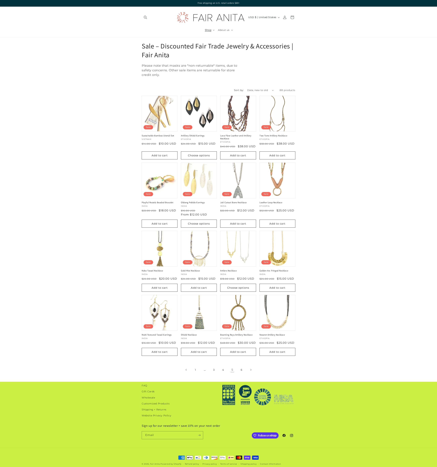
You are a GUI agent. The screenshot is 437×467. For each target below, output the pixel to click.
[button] (145, 17)
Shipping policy (249, 464)
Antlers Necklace (228, 270)
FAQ (144, 385)
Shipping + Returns (154, 409)
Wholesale (148, 397)
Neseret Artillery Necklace (272, 334)
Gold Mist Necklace (190, 270)
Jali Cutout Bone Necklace (233, 202)
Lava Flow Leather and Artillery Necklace (235, 137)
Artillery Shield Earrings (193, 135)
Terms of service (228, 464)
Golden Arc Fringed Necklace (273, 270)
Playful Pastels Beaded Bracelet (157, 202)
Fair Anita (155, 464)
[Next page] (251, 370)
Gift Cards (148, 391)
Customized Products (156, 403)
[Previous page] (186, 370)
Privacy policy (209, 464)
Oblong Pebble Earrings (193, 202)
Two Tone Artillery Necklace (273, 135)
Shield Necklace (189, 334)
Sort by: (239, 90)
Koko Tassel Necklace (152, 270)
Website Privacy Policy (156, 415)
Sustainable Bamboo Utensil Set (158, 135)
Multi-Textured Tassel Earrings (157, 334)
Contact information (270, 464)
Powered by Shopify (170, 464)
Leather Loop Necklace (270, 202)
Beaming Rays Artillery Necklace (236, 334)
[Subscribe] (199, 435)
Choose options (199, 155)
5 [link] (232, 369)
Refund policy (192, 464)
